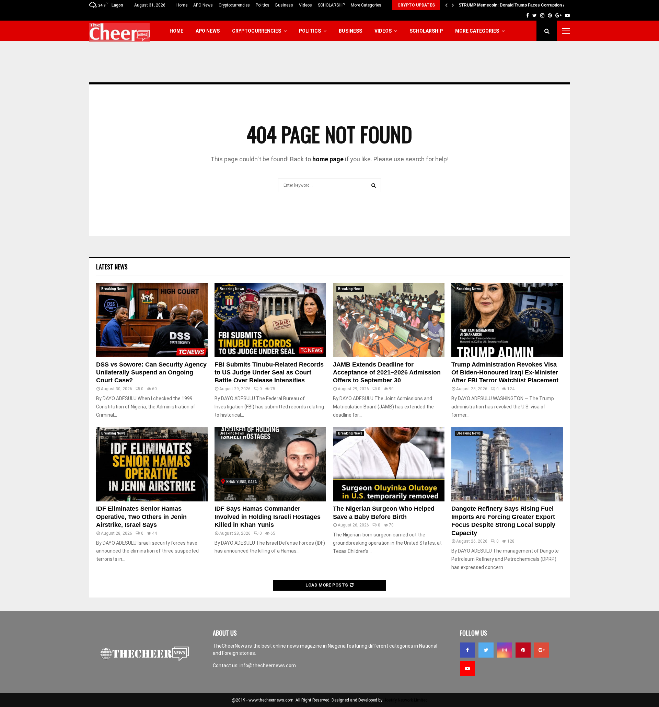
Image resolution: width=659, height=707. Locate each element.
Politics (262, 5)
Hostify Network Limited (405, 700)
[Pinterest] (523, 650)
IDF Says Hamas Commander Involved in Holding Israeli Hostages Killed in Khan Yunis (268, 516)
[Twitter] (486, 650)
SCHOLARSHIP (331, 5)
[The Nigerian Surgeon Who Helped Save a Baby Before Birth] (388, 464)
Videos (305, 5)
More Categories (366, 5)
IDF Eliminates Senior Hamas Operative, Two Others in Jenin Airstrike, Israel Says (141, 516)
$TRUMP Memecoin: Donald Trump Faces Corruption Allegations (522, 5)
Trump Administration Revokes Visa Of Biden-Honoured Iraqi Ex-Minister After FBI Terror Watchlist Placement (504, 372)
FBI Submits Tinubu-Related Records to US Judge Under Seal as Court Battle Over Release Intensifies (269, 372)
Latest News (112, 266)
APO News (203, 5)
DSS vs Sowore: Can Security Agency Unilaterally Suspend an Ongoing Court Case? (151, 372)
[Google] (541, 650)
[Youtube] (467, 668)
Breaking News (113, 289)
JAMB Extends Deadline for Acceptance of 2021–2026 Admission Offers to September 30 (387, 372)
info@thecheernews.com (268, 665)
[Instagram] (504, 650)
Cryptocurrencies (234, 5)
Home (181, 5)
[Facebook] (467, 650)
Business (284, 5)
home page (328, 159)
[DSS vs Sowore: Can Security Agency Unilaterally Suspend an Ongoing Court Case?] (152, 320)
